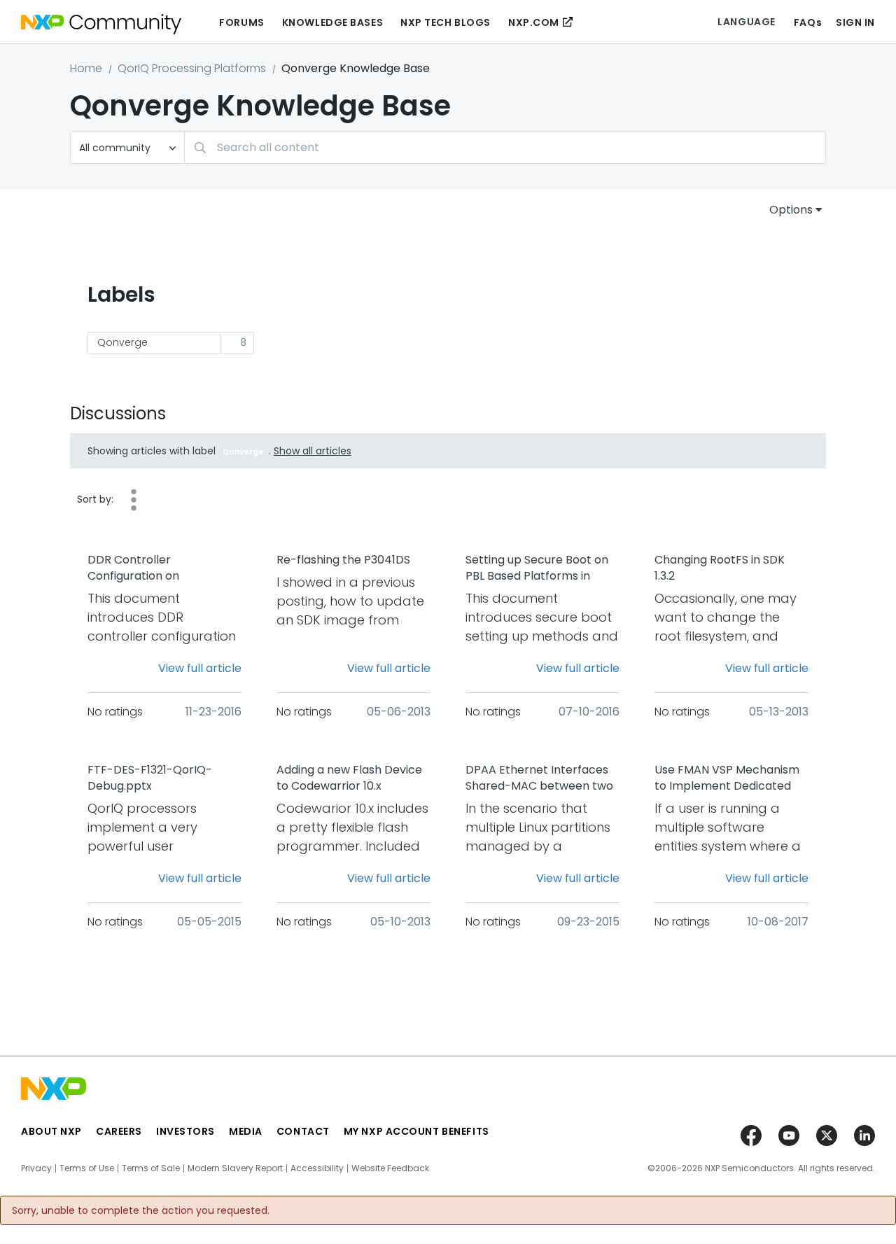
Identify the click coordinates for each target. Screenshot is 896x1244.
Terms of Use (86, 1168)
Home (86, 68)
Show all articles (312, 451)
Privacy (36, 1168)
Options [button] (791, 210)
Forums (241, 22)
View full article (199, 668)
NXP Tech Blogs (445, 22)
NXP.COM (533, 22)
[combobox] (505, 147)
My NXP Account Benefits (416, 1131)
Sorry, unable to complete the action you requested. (141, 1210)
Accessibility (317, 1168)
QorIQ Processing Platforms (192, 68)
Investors (185, 1131)
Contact (303, 1131)
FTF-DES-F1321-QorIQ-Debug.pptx (150, 778)
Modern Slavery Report (235, 1168)
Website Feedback (390, 1168)
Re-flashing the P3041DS (343, 560)
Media (245, 1131)
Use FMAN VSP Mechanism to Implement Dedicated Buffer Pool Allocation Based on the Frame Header (726, 778)
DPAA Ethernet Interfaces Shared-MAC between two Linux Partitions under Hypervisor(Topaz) (539, 778)
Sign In (855, 22)
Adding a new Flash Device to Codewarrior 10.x (349, 778)
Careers (119, 1131)
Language (746, 22)
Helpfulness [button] (133, 499)
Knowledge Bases (332, 22)
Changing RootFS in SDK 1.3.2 (719, 568)
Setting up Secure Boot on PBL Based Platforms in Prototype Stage (536, 568)
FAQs (808, 22)
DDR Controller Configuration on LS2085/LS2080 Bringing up (161, 568)
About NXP (51, 1131)
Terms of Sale (151, 1168)
